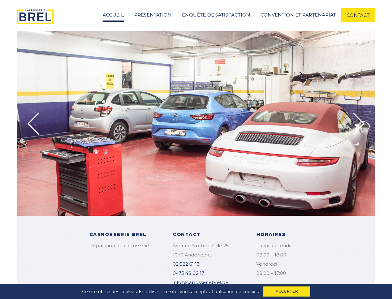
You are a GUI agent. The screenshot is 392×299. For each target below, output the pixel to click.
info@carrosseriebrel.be (200, 282)
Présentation (153, 15)
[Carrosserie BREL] (35, 15)
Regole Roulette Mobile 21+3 (195, 219)
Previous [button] (33, 124)
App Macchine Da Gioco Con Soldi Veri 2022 (46, 116)
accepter (287, 291)
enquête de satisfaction (216, 15)
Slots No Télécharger (62, 206)
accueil (113, 15)
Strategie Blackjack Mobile (158, 142)
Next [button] (358, 124)
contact (358, 15)
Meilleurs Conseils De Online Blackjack (131, 52)
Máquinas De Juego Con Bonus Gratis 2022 (210, 232)
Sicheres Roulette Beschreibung (92, 40)
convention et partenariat (298, 15)
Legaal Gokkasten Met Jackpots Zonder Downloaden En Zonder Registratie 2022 (180, 129)
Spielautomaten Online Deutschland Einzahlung (328, 264)
